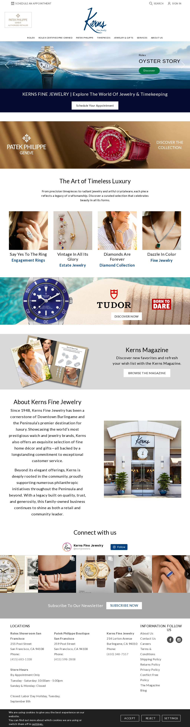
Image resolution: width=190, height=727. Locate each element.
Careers (145, 643)
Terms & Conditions (147, 651)
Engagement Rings (28, 260)
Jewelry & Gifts (123, 37)
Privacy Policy (150, 669)
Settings (171, 718)
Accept (129, 718)
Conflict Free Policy (149, 677)
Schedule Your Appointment (95, 105)
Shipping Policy (150, 659)
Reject (150, 718)
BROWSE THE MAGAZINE (147, 373)
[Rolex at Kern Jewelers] (185, 12)
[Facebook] (170, 639)
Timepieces (103, 37)
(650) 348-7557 (117, 654)
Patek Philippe (84, 37)
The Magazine (150, 685)
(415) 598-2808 (65, 659)
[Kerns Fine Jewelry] (95, 20)
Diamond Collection (117, 265)
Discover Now (126, 316)
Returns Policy (150, 664)
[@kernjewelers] (67, 547)
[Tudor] (95, 300)
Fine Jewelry (162, 260)
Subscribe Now (124, 605)
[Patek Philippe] (18, 20)
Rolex (31, 37)
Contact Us (148, 638)
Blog (143, 690)
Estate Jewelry (73, 265)
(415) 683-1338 (21, 659)
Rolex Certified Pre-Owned (56, 37)
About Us (157, 37)
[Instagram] (179, 639)
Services (142, 37)
